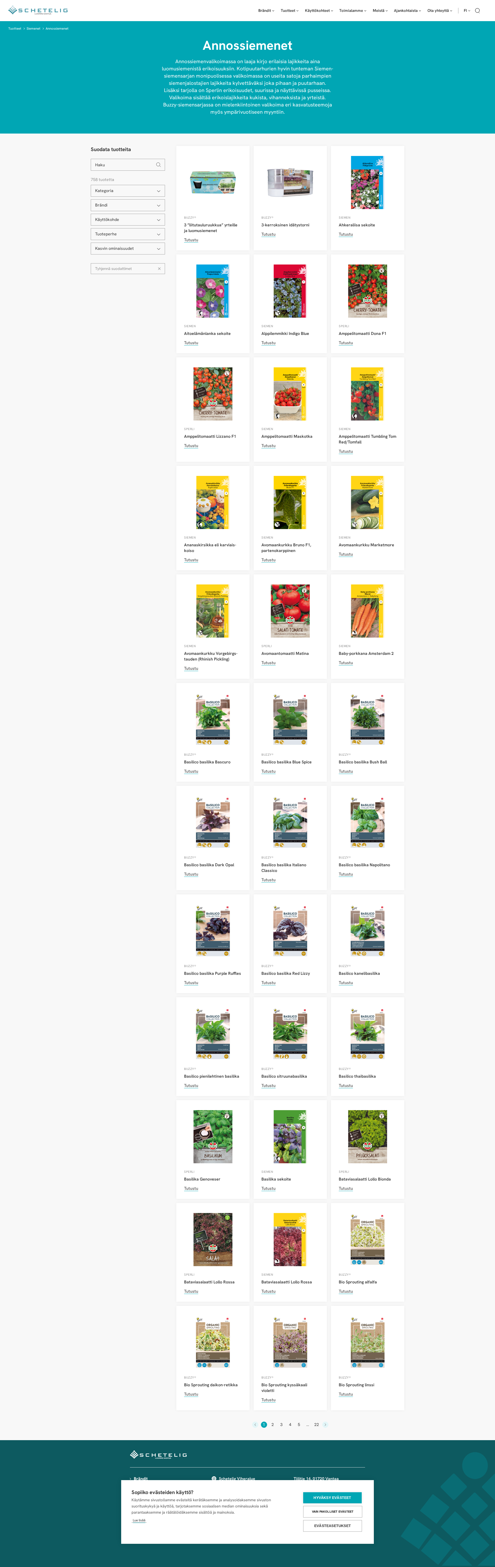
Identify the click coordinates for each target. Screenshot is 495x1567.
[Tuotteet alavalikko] (297, 10)
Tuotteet (14, 28)
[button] (477, 11)
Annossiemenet (57, 28)
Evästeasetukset (332, 1526)
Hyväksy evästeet (332, 1498)
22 (316, 1424)
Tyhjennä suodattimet (113, 268)
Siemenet (33, 28)
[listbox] (128, 191)
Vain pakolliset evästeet (333, 1511)
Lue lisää (139, 1520)
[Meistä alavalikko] (386, 10)
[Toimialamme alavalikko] (365, 10)
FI (465, 10)
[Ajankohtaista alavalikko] (420, 10)
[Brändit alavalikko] (273, 10)
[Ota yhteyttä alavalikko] (451, 10)
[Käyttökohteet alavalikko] (332, 10)
